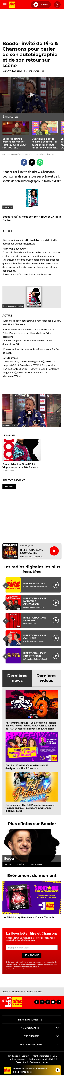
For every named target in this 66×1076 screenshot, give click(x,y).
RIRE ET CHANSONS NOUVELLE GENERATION (34, 601)
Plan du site (12, 1055)
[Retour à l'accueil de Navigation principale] (12, 5)
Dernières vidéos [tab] (46, 678)
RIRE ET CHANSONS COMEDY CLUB (34, 654)
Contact (25, 1055)
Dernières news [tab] (17, 678)
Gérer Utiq (21, 1062)
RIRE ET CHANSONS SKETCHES (34, 619)
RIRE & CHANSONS (34, 583)
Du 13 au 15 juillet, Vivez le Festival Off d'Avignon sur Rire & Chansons (27, 767)
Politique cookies (17, 1059)
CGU (54, 1055)
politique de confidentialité (15, 969)
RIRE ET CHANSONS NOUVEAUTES (31, 551)
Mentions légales (41, 1055)
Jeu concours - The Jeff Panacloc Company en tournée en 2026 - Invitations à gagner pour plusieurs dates (30, 807)
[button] (32, 94)
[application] (32, 95)
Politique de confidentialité (42, 1059)
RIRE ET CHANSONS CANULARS (34, 637)
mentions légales (31, 966)
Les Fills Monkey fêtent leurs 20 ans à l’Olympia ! (28, 917)
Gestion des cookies (38, 1062)
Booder (9, 858)
